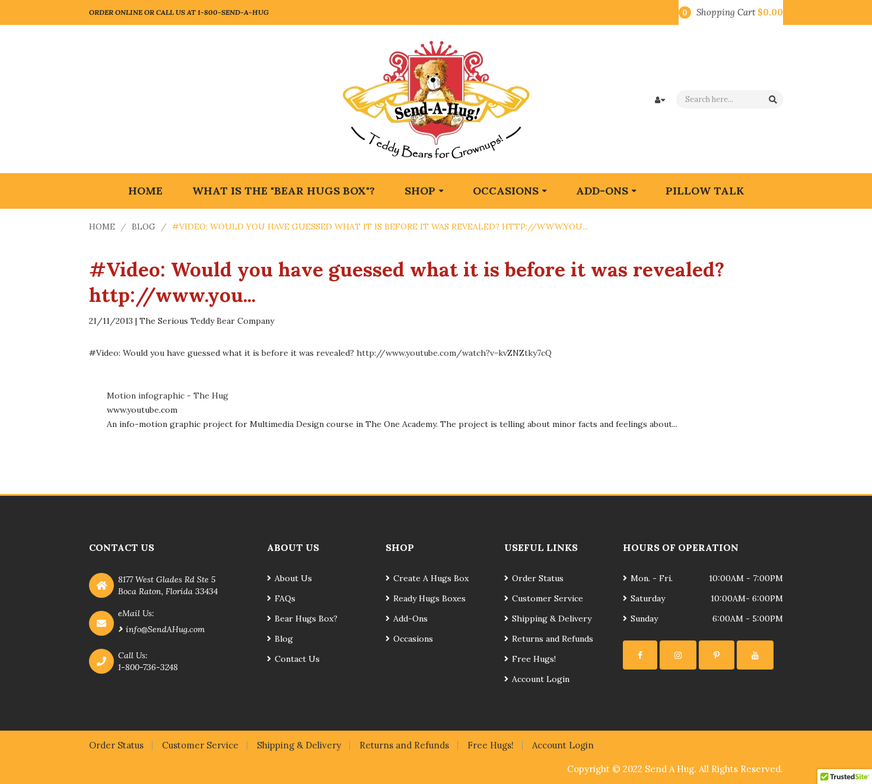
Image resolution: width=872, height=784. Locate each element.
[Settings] (640, 655)
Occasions (413, 638)
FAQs (285, 598)
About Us (293, 578)
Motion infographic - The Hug (167, 395)
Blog (143, 226)
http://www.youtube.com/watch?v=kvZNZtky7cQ (454, 353)
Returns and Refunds (552, 638)
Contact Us (297, 659)
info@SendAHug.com (165, 629)
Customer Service (547, 598)
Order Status (538, 578)
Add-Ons (410, 618)
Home (102, 226)
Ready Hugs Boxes (429, 598)
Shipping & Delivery (551, 618)
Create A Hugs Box (431, 578)
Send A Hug (669, 769)
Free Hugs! (534, 659)
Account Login (540, 679)
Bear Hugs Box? (306, 618)
